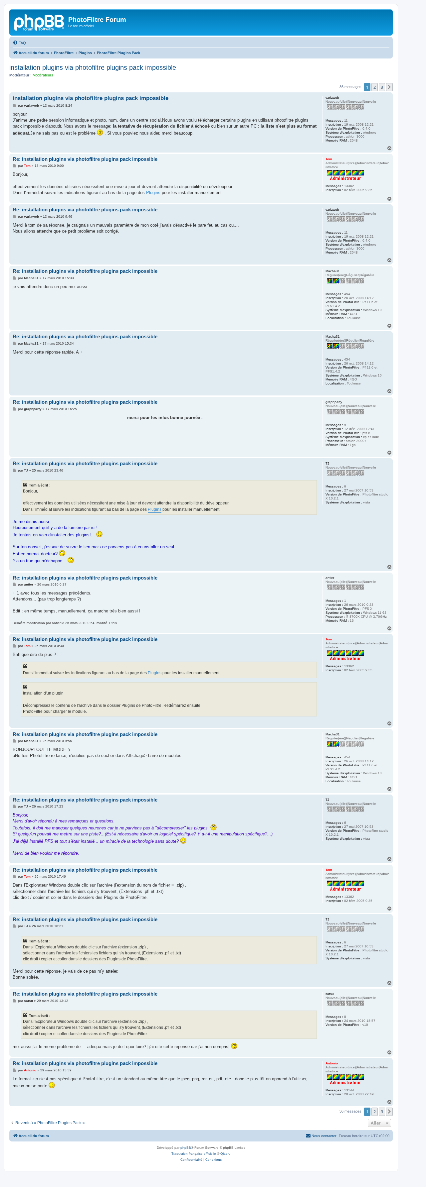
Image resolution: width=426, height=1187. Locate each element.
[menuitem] (19, 43)
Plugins (153, 192)
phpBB (185, 1147)
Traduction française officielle (193, 1153)
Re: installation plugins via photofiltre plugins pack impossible (85, 159)
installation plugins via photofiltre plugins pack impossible (92, 67)
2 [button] (374, 87)
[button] (389, 87)
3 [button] (382, 87)
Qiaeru (225, 1153)
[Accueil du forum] (39, 21)
